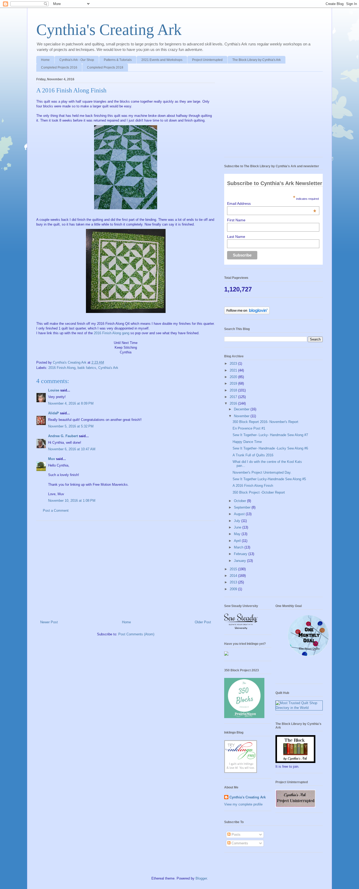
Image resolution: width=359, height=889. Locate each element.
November (242, 416)
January (240, 561)
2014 (234, 576)
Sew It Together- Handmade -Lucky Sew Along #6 (270, 448)
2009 (234, 589)
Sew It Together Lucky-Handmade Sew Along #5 (269, 479)
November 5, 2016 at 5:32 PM (71, 426)
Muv (51, 459)
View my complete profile (243, 804)
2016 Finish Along (61, 368)
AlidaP (53, 413)
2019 (234, 383)
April (238, 541)
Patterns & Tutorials (118, 60)
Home (45, 60)
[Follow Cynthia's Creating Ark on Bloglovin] (247, 313)
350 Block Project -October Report (259, 492)
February (241, 554)
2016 (234, 403)
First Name (236, 220)
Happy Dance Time (247, 442)
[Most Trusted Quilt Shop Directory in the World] (299, 708)
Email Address (271, 203)
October (240, 501)
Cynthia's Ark (108, 368)
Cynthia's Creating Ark (109, 29)
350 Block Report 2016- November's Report (265, 422)
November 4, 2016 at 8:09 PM (71, 403)
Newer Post (49, 622)
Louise (53, 390)
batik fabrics (87, 368)
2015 (234, 569)
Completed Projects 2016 (59, 67)
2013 (234, 582)
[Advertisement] (125, 568)
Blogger (201, 878)
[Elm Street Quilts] (308, 656)
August (240, 514)
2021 (234, 370)
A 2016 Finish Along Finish (253, 486)
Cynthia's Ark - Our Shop (76, 60)
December (242, 409)
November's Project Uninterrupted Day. (262, 472)
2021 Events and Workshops (161, 60)
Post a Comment (56, 511)
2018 (234, 390)
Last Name (236, 236)
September (243, 507)
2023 (234, 363)
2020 (234, 377)
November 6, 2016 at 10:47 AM (71, 449)
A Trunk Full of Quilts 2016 (253, 455)
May (238, 534)
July (237, 521)
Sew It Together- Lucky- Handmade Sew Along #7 (270, 435)
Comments (239, 843)
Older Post (203, 622)
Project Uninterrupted (207, 60)
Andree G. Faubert (63, 436)
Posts (235, 834)
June (238, 527)
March (239, 547)
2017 (234, 397)
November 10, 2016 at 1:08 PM (71, 501)
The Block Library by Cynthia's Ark (256, 60)
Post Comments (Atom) (136, 634)
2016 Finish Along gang (111, 333)
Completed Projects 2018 (105, 67)
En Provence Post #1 (249, 428)
